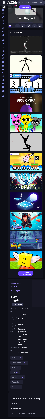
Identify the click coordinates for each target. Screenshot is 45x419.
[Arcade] (3, 47)
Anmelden (25, 7)
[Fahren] (3, 58)
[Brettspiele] (3, 51)
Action (19, 283)
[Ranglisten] (3, 35)
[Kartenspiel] (3, 65)
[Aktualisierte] (3, 24)
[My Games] (10, 7)
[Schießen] (3, 73)
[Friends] (4, 7)
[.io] (3, 62)
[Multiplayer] (3, 31)
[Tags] (3, 96)
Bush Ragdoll (15, 291)
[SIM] (3, 76)
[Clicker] (3, 55)
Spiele (13, 283)
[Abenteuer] (3, 40)
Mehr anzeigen (27, 273)
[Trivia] (3, 87)
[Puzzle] (3, 69)
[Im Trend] (3, 20)
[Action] (3, 44)
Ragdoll (13, 287)
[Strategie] (3, 83)
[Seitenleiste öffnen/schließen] (3, 2)
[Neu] (3, 17)
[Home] (3, 10)
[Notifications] (15, 7)
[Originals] (3, 28)
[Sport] (3, 80)
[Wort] (3, 91)
